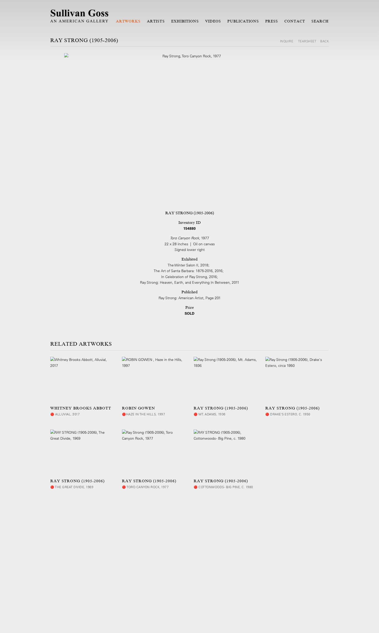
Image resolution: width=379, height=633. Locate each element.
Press (271, 21)
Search (320, 21)
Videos (213, 21)
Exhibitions (185, 21)
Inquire (287, 41)
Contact (294, 21)
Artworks (128, 21)
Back (324, 41)
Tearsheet (307, 41)
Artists (155, 21)
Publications (243, 21)
